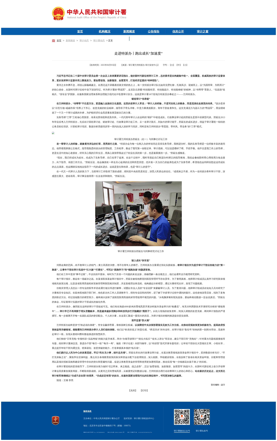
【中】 (179, 65)
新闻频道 (70, 40)
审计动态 (84, 40)
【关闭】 (132, 390)
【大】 (172, 65)
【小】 (185, 65)
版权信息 (87, 411)
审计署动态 (99, 40)
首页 (59, 40)
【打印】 (144, 390)
